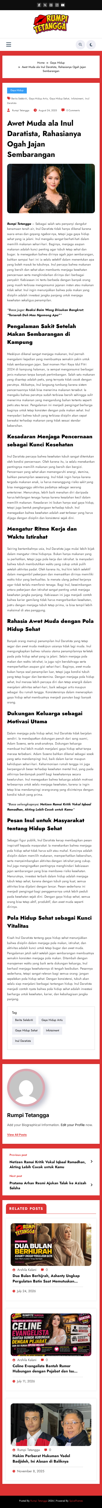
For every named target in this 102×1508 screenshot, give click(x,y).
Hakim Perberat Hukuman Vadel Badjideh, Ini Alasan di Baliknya (41, 1458)
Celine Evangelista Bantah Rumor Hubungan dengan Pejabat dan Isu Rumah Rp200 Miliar (43, 1368)
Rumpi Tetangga (20, 110)
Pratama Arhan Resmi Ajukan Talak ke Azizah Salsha (47, 1186)
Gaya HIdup (16, 90)
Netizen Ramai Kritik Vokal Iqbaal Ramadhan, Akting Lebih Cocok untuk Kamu (47, 1165)
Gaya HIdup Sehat (59, 98)
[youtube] (63, 5)
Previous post (18, 1155)
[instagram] (57, 5)
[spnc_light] (91, 44)
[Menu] (8, 45)
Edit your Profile (73, 1125)
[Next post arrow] (91, 1185)
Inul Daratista (23, 1041)
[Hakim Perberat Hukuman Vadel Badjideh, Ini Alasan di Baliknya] (51, 1424)
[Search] (80, 44)
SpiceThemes (76, 1501)
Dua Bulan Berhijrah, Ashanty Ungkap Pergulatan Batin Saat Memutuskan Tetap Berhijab (46, 1278)
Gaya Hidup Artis (38, 98)
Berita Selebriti (19, 98)
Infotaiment (77, 98)
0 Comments (73, 110)
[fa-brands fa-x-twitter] (45, 5)
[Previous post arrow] (91, 1161)
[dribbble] (51, 5)
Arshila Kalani (27, 1269)
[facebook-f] (39, 5)
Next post (15, 1176)
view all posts (17, 1134)
